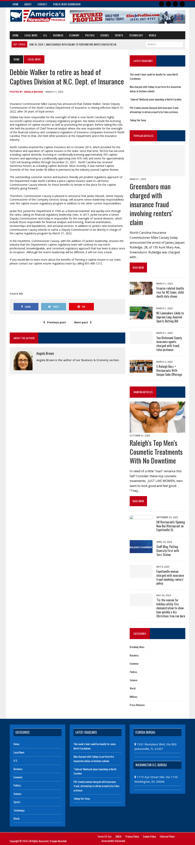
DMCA (118, 836)
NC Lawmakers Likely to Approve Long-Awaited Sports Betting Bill (170, 317)
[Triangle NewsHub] (37, 15)
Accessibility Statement (113, 841)
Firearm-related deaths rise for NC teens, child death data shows (170, 292)
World (152, 35)
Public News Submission (66, 4)
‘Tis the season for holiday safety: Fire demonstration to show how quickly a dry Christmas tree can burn (170, 608)
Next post (81, 322)
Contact (42, 4)
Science (104, 35)
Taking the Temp (138, 120)
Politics (89, 35)
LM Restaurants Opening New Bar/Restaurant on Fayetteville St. (170, 526)
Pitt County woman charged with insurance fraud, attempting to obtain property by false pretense (154, 110)
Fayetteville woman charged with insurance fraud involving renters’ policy (170, 577)
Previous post (56, 322)
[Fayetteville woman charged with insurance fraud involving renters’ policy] (141, 575)
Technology (136, 35)
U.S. (45, 35)
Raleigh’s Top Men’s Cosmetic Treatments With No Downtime (156, 452)
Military (133, 697)
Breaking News (137, 647)
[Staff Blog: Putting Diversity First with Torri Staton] (141, 550)
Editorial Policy (167, 836)
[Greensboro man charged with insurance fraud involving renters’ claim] (157, 174)
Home (15, 4)
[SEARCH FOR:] (164, 44)
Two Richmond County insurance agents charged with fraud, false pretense (169, 344)
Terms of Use (104, 836)
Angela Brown (33, 91)
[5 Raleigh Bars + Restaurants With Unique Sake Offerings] (141, 370)
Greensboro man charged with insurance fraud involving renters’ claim (151, 204)
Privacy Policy (132, 836)
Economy (74, 35)
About (28, 4)
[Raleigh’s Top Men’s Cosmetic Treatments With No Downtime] (157, 430)
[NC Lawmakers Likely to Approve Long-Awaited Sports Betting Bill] (141, 317)
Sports (119, 35)
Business (58, 35)
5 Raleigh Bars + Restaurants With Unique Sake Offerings (169, 370)
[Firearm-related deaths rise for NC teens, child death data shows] (141, 292)
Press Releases (137, 705)
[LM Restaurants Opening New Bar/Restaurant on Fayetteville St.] (141, 526)
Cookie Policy (149, 836)
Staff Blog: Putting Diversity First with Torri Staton (167, 550)
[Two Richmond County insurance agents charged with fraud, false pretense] (141, 341)
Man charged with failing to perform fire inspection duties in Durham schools (94, 758)
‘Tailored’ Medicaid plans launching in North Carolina (155, 99)
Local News (30, 35)
